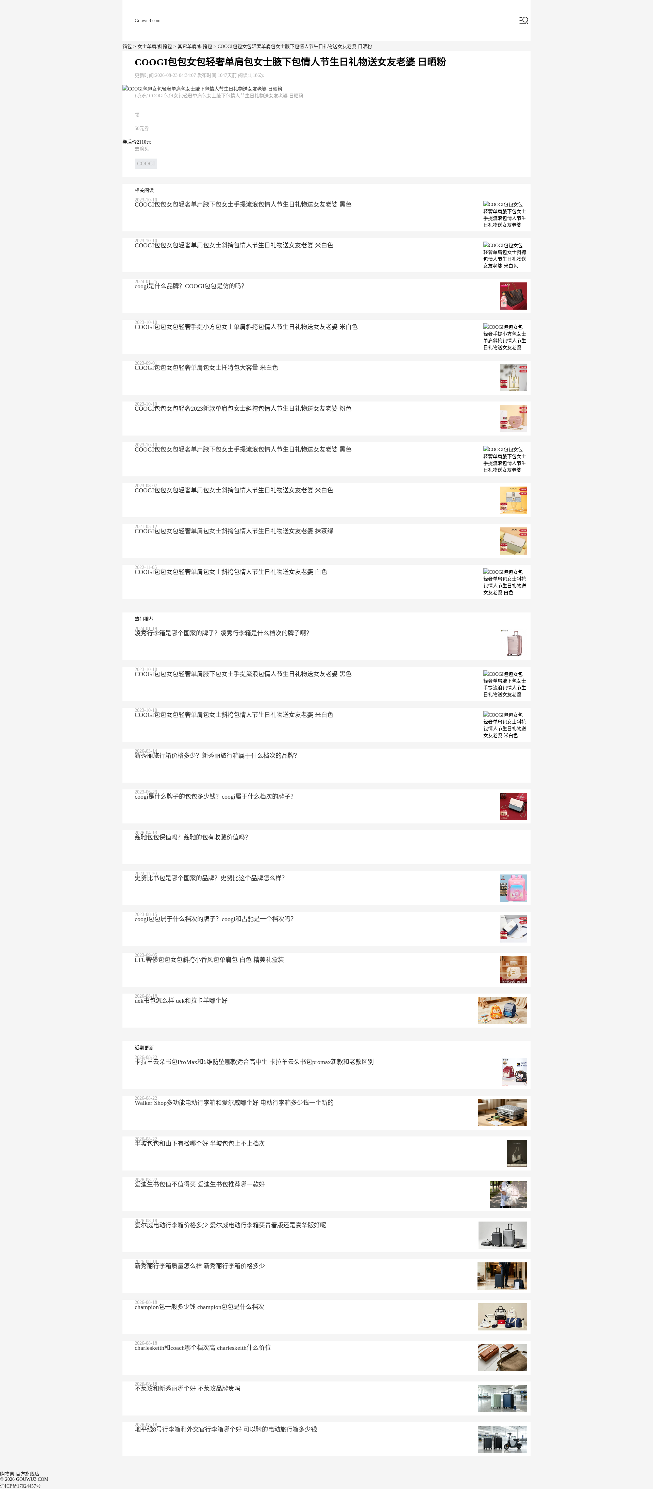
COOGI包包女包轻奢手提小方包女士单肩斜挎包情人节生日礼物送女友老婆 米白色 (246, 327)
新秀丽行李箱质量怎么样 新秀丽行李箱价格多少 (200, 1266)
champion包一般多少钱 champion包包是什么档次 (199, 1307)
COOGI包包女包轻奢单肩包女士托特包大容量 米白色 (206, 367)
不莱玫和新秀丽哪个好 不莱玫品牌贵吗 (187, 1388)
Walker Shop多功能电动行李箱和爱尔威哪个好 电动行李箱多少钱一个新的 (234, 1102)
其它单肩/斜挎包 (195, 46)
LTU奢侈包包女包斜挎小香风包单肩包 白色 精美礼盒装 (209, 959)
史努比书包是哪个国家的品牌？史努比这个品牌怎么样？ (211, 878)
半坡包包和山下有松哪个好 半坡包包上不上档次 (200, 1143)
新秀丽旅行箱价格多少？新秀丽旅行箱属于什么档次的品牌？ (217, 755)
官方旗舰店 (27, 1473)
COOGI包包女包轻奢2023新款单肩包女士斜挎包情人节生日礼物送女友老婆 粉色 (243, 408)
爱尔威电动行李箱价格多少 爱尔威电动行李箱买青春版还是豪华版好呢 (230, 1225)
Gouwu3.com (148, 20)
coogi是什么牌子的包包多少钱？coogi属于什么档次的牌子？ (216, 796)
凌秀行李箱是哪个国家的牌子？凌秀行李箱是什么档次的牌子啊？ (223, 633)
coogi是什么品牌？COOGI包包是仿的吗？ (191, 286)
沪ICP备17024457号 (20, 1486)
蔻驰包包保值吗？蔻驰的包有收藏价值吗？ (193, 837)
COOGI (146, 163)
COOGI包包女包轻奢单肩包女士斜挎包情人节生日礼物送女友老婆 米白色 (234, 245)
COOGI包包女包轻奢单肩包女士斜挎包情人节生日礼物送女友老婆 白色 (231, 572)
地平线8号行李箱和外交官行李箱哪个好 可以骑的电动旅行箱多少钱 (226, 1429)
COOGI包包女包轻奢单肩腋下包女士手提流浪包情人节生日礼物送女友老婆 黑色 (243, 204)
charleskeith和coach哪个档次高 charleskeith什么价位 (203, 1347)
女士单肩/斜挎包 (154, 46)
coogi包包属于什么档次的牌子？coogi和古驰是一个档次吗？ (216, 919)
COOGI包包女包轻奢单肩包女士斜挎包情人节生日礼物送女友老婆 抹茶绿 (234, 531)
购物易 (7, 1473)
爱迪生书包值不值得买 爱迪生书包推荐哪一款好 (200, 1184)
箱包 (127, 46)
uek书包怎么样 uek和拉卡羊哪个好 (181, 1000)
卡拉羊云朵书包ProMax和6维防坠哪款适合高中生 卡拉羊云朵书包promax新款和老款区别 (254, 1062)
